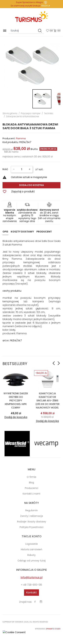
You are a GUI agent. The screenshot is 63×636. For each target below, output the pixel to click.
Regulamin (31, 510)
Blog (31, 482)
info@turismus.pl (32, 577)
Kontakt (31, 592)
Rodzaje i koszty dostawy (31, 521)
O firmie (31, 477)
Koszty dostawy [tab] (22, 231)
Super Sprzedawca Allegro (29, 2)
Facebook (35, 601)
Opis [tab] (5, 231)
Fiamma (21, 138)
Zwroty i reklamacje (31, 516)
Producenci (31, 488)
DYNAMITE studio (53, 629)
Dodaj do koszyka (31, 185)
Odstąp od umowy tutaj (31, 560)
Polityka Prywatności (31, 527)
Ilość (5, 169)
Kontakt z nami (31, 493)
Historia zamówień (31, 549)
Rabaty (31, 555)
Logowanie (31, 544)
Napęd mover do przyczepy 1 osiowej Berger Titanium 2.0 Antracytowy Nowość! (33, 400)
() (51, 30)
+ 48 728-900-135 (31, 584)
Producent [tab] (44, 231)
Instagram (41, 601)
